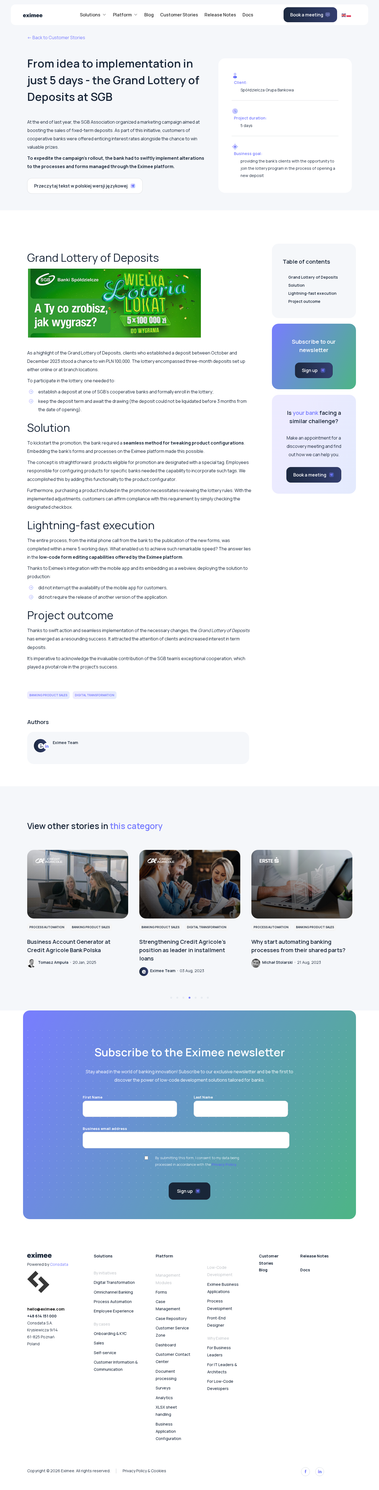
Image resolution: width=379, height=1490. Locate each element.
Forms (161, 1292)
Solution (296, 285)
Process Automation (113, 1301)
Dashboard (166, 1344)
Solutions (103, 1256)
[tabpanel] (77, 909)
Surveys (163, 1388)
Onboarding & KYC (110, 1333)
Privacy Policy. (224, 1164)
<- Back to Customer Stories (56, 37)
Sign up (310, 370)
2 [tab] (177, 998)
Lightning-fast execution (312, 293)
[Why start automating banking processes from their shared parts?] (301, 884)
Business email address (105, 1128)
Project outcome (304, 301)
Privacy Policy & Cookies (144, 1470)
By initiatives (105, 1273)
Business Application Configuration (168, 1431)
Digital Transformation (114, 1282)
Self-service (105, 1352)
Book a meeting (306, 15)
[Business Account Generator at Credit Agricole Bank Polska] (77, 884)
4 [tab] (189, 998)
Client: (240, 82)
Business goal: (248, 153)
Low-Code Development (220, 1271)
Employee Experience (114, 1311)
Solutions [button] (90, 15)
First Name (92, 1097)
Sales (99, 1343)
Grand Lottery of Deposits (313, 277)
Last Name (203, 1097)
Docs (247, 15)
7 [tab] (208, 998)
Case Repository (171, 1318)
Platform (164, 1256)
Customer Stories (179, 15)
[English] (344, 15)
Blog (149, 15)
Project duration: (250, 118)
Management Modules (168, 1278)
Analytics (164, 1397)
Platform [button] (122, 15)
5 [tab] (195, 998)
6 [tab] (201, 998)
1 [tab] (171, 998)
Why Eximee (218, 1338)
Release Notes (220, 15)
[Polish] (349, 15)
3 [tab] (183, 998)
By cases (102, 1324)
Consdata (59, 1264)
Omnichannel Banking (113, 1292)
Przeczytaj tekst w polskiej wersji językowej (81, 186)
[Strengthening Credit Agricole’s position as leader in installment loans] (189, 884)
